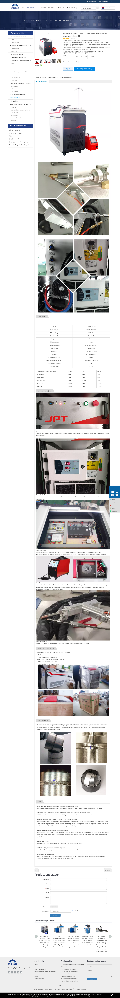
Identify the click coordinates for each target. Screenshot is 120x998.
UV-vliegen (14, 89)
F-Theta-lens (14, 112)
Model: (38, 77)
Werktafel (13, 120)
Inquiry (68, 69)
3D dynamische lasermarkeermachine (21, 61)
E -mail (113, 502)
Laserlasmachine (15, 98)
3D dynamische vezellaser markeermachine (72, 964)
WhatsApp (114, 511)
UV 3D (12, 66)
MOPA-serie (14, 40)
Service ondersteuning (40, 969)
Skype (113, 499)
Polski (78, 989)
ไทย (74, 989)
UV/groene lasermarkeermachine (20, 45)
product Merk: (64, 77)
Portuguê (57, 989)
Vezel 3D (13, 63)
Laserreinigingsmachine (17, 94)
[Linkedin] (15, 972)
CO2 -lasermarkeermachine (68, 974)
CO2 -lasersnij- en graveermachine (70, 971)
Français (40, 989)
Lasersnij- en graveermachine (19, 72)
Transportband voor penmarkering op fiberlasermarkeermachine (22, 110)
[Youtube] (21, 972)
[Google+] (12, 972)
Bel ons (113, 508)
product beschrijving (41, 81)
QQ (112, 505)
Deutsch (63, 989)
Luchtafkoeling (15, 48)
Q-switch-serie (15, 42)
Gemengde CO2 (15, 77)
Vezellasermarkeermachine (18, 37)
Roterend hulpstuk (16, 118)
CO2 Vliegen (14, 91)
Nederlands (69, 989)
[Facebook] (9, 972)
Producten (37, 967)
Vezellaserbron (15, 115)
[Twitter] (18, 972)
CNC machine (14, 101)
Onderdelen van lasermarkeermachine (21, 104)
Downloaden (38, 974)
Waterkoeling (14, 51)
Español (51, 989)
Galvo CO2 (14, 80)
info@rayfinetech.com (106, 1)
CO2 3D (13, 69)
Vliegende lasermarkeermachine (20, 83)
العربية (35, 989)
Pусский (46, 989)
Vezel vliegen (14, 86)
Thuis (36, 964)
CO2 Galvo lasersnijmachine (68, 969)
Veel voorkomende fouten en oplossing (45, 971)
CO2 (12, 75)
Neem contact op (39, 978)
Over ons (37, 976)
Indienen (55, 915)
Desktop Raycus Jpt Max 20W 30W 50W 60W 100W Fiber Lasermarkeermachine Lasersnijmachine (87, 940)
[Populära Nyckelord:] (97, 8)
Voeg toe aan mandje (86, 69)
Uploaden (54, 907)
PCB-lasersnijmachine (16, 54)
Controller (13, 107)
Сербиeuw (83, 989)
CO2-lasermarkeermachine (18, 57)
